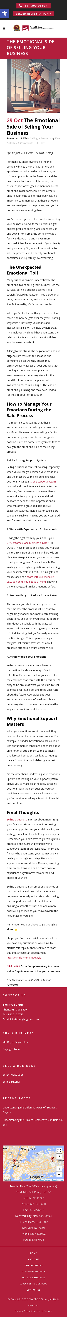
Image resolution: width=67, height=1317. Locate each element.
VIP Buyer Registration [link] (16, 1042)
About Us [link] (33, 1259)
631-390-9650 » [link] (35, 5)
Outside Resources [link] (33, 1277)
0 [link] (41, 143)
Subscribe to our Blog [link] (34, 1283)
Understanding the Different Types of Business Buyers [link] (30, 1110)
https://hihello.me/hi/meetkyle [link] (24, 957)
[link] (4, 13)
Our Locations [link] (33, 1265)
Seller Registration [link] (13, 1074)
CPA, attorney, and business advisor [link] (27, 543)
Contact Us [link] (33, 1289)
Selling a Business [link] (40, 138)
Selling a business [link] (17, 819)
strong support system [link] (42, 481)
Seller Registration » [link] (33, 13)
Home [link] (33, 1253)
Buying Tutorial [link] (11, 1049)
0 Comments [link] (25, 143)
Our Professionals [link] (33, 1271)
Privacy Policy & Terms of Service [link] (33, 1311)
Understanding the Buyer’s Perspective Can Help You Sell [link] (33, 1122)
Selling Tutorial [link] (11, 1081)
